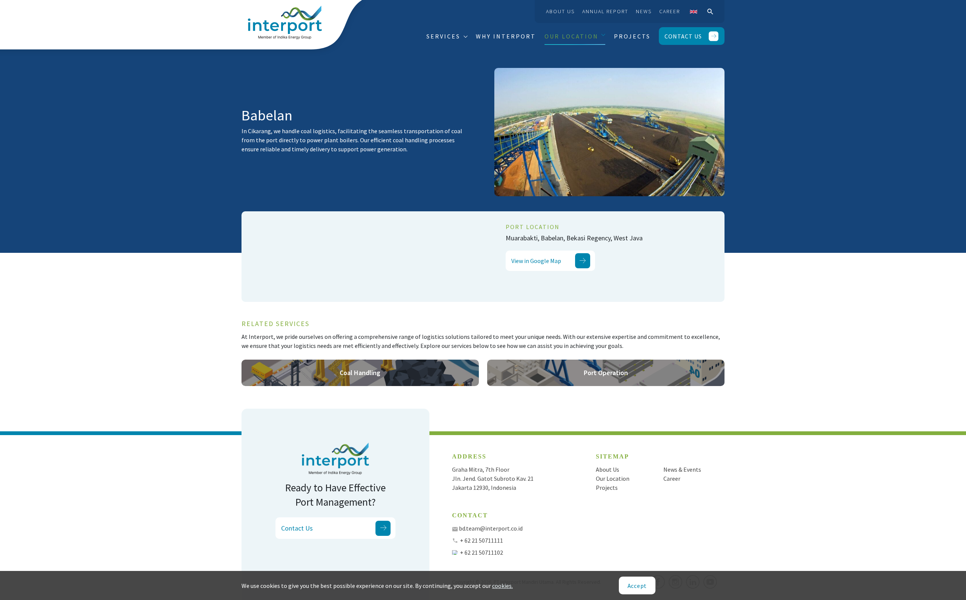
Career (669, 11)
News (644, 11)
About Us (560, 11)
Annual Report (605, 11)
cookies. (502, 585)
